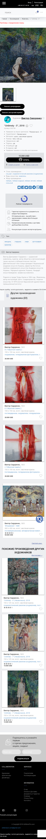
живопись (22, 176)
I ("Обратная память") (13, 467)
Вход (29, 2)
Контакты (27, 800)
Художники (6, 773)
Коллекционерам (30, 775)
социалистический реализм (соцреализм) (28, 174)
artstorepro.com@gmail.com (11, 828)
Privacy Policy (28, 798)
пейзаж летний (30, 181)
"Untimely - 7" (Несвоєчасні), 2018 (17, 657)
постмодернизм (11, 413)
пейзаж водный (18, 181)
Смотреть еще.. (37, 543)
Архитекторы (6, 775)
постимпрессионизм (13, 531)
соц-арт (9, 174)
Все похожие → (37, 555)
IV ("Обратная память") (13, 350)
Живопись (25, 19)
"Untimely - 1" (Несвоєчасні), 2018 (17, 713)
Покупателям (28, 773)
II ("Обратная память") (13, 408)
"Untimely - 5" (35, 19)
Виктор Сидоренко (31, 118)
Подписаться (23, 759)
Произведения (14, 19)
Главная (4, 19)
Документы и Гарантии (32, 794)
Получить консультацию (8, 815)
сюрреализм (9, 355)
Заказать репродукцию (12, 106)
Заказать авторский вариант (12, 112)
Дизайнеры (6, 777)
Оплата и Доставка (30, 791)
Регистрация (38, 2)
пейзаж (8, 181)
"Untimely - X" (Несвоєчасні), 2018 (17, 600)
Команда (27, 796)
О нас (26, 789)
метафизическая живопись (32, 531)
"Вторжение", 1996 (12, 526)
